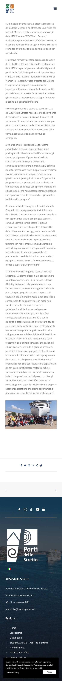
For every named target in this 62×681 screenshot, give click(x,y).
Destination (16, 637)
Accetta (49, 672)
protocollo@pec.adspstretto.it (20, 609)
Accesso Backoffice (19, 652)
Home (13, 628)
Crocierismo (16, 633)
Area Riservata (17, 647)
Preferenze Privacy (12, 672)
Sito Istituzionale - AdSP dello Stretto (29, 642)
